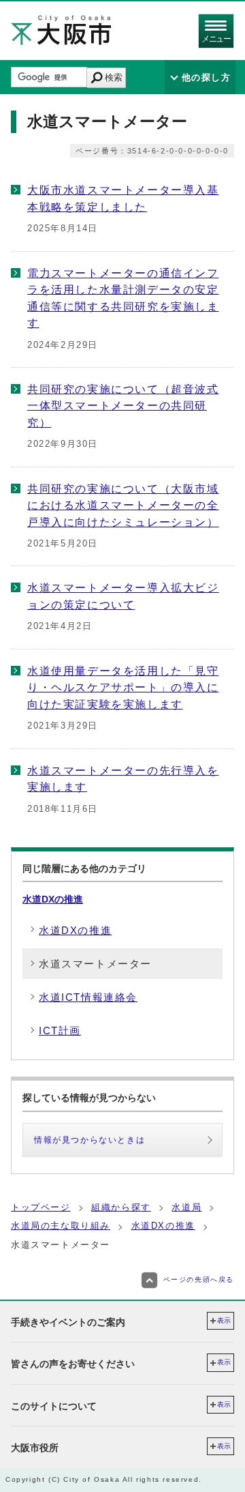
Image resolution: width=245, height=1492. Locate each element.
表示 (224, 1320)
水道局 (186, 1207)
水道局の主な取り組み (60, 1225)
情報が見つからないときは (89, 1140)
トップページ (41, 1207)
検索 (113, 77)
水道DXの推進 (52, 899)
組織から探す (121, 1207)
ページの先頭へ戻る (198, 1279)
